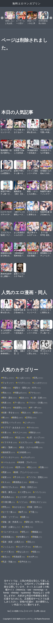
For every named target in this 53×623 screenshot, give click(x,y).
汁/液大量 (9, 502)
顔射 (34, 482)
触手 (23, 512)
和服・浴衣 (35, 507)
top (8, 611)
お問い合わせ (40, 611)
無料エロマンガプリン (26, 3)
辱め (7, 393)
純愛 (25, 517)
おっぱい (23, 378)
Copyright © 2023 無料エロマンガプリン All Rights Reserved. (26, 619)
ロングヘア (24, 547)
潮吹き (35, 432)
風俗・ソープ (10, 517)
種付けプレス (10, 487)
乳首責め (8, 497)
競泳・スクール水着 (31, 447)
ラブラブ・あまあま (14, 427)
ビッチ (29, 422)
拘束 (7, 402)
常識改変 (19, 557)
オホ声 (33, 557)
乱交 (20, 437)
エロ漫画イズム (17, 611)
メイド (23, 502)
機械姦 (37, 532)
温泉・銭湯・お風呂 (13, 542)
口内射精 (24, 452)
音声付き (25, 562)
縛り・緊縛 (10, 447)
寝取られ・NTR (34, 522)
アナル (35, 393)
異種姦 (37, 537)
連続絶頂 (9, 452)
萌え (32, 467)
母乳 (25, 532)
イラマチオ (10, 442)
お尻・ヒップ (36, 437)
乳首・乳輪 (9, 562)
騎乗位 (17, 417)
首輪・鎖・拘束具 (12, 522)
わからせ (19, 507)
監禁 (20, 467)
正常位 (31, 417)
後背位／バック (12, 422)
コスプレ (26, 442)
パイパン (40, 492)
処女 (24, 397)
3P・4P (35, 407)
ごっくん (8, 547)
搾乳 (6, 507)
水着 (7, 432)
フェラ (8, 383)
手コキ (19, 477)
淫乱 (31, 542)
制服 (7, 388)
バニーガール (10, 532)
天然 (38, 547)
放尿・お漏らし (11, 527)
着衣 (38, 412)
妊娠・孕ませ (11, 412)
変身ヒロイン (38, 502)
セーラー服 (9, 512)
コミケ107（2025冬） (29, 497)
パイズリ (23, 383)
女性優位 (23, 537)
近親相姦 (8, 537)
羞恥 (40, 442)
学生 (7, 407)
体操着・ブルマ (27, 462)
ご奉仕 (28, 527)
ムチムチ (28, 457)
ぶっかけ (40, 383)
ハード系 (8, 552)
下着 (34, 512)
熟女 (26, 412)
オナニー (20, 432)
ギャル (33, 427)
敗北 (6, 557)
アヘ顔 (19, 402)
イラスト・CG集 (37, 402)
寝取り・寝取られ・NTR (27, 388)
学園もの (20, 393)
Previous (2, 18)
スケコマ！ (29, 611)
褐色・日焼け (29, 487)
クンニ (8, 467)
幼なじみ (23, 552)
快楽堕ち (20, 407)
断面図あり (20, 482)
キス (6, 482)
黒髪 (7, 472)
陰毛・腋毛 (9, 492)
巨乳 (38, 378)
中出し (8, 378)
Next (50, 18)
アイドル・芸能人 (37, 477)
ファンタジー (11, 457)
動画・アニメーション (26, 472)
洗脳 (44, 467)
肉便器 (8, 437)
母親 (36, 552)
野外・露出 (10, 397)
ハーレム (9, 462)
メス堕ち (25, 492)
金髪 (7, 477)
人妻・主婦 (39, 397)
